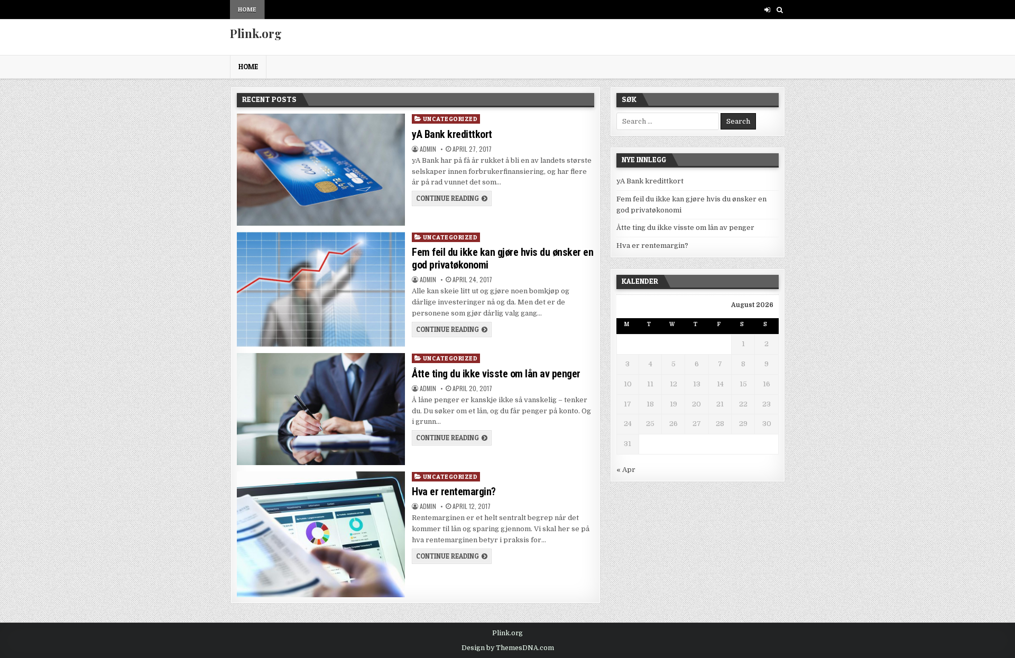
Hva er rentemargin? (454, 491)
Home (247, 9)
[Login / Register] (767, 10)
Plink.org (256, 33)
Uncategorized (450, 119)
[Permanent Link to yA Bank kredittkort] (320, 170)
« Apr (625, 470)
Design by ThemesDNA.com (508, 648)
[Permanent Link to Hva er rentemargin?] (320, 534)
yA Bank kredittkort (452, 134)
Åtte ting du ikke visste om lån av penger (496, 373)
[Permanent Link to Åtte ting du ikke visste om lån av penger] (320, 409)
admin (428, 149)
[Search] (779, 10)
